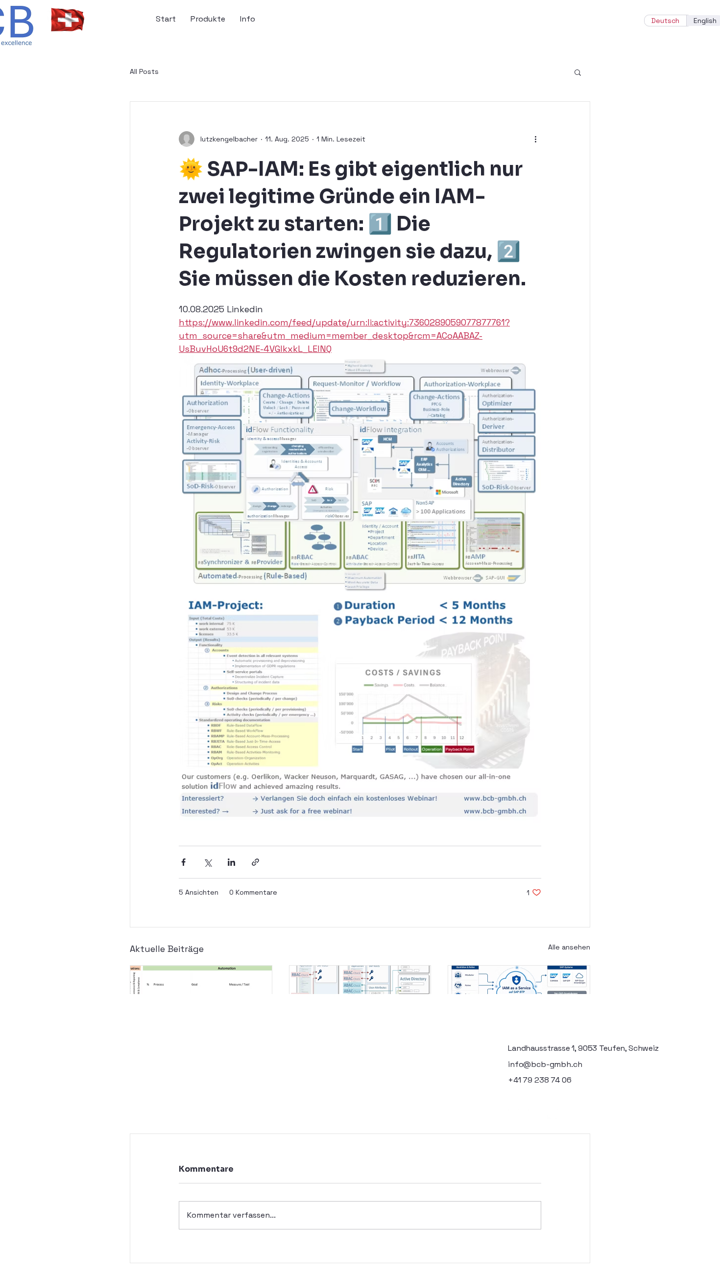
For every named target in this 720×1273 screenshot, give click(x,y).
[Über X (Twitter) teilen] (207, 862)
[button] (577, 72)
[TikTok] (573, 1113)
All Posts (144, 71)
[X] (553, 1113)
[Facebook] (514, 1113)
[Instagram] (534, 1113)
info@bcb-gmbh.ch (545, 1064)
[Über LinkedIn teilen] (231, 862)
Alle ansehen (569, 947)
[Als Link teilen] (255, 862)
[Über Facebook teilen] (183, 862)
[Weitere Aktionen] (535, 139)
